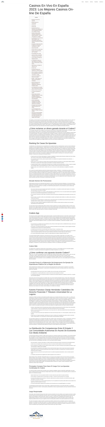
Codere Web (34, 26)
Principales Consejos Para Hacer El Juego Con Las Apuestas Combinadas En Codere (37, 45)
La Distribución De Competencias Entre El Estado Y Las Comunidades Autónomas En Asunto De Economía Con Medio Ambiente (37, 40)
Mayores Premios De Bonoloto (37, 89)
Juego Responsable (35, 47)
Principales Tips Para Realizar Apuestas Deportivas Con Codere (37, 106)
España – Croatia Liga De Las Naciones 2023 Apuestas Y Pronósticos (37, 79)
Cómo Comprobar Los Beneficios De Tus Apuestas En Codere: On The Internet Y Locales (37, 73)
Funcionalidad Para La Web (36, 53)
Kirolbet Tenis (34, 67)
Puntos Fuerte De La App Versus (37, 49)
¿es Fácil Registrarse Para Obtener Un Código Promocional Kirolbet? (37, 110)
